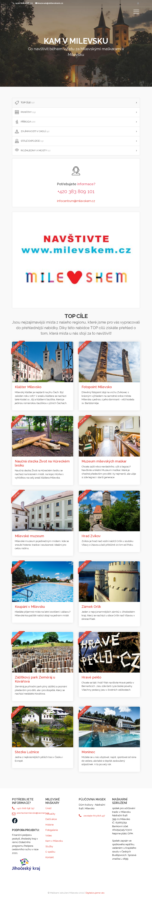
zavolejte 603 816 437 (94, 815)
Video (48, 835)
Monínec (88, 752)
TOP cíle (27, 102)
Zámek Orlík (91, 607)
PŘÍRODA (28, 121)
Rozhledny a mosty (35, 150)
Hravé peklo (91, 677)
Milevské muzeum (29, 536)
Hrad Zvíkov (91, 536)
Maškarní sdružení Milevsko (30, 17)
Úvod (48, 808)
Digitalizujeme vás (95, 893)
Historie (49, 824)
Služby (49, 846)
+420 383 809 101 (76, 191)
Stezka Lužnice (27, 752)
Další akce (51, 819)
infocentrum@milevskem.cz (76, 201)
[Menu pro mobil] (136, 12)
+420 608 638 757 (25, 808)
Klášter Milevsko (28, 387)
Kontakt (49, 857)
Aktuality (50, 813)
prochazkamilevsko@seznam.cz (28, 813)
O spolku (50, 851)
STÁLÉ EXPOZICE (32, 140)
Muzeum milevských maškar (104, 461)
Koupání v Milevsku (30, 607)
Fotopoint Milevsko (97, 387)
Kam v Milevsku (54, 840)
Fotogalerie (51, 830)
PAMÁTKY (28, 112)
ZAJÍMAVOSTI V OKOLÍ (35, 131)
